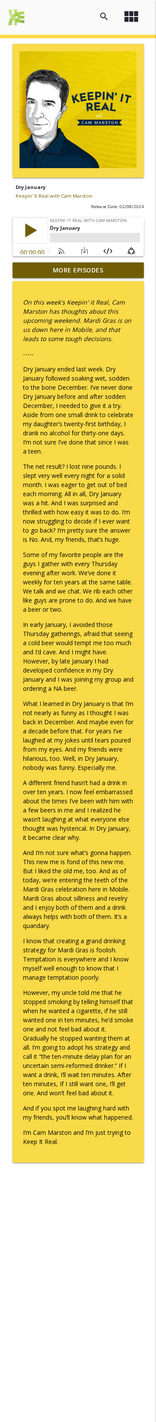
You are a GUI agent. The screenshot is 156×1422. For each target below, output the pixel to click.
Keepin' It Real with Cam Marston (54, 195)
